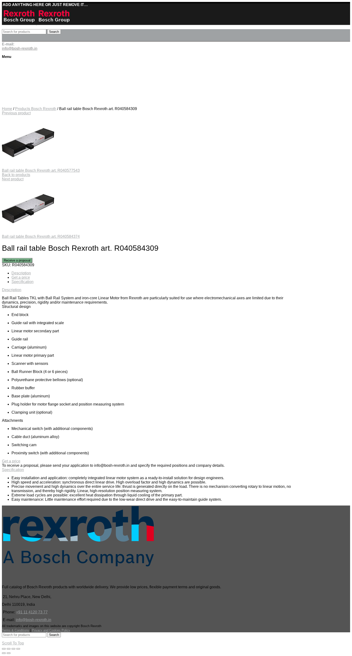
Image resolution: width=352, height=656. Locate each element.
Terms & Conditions (15, 630)
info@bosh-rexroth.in (33, 620)
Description (21, 273)
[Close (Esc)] (4, 649)
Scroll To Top (13, 643)
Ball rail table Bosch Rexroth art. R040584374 (41, 236)
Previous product (16, 113)
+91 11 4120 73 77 (32, 612)
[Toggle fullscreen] (13, 649)
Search (54, 31)
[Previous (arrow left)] (4, 653)
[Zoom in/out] (18, 649)
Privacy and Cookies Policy (51, 630)
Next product (12, 179)
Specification (22, 282)
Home (7, 109)
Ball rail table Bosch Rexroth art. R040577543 (41, 170)
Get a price (20, 277)
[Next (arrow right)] (9, 653)
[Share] (9, 649)
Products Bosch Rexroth (35, 109)
